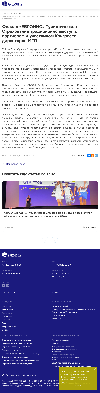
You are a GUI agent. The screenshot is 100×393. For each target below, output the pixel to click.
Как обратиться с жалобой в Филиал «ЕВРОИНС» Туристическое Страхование (73, 310)
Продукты (6, 306)
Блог (4, 323)
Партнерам (7, 313)
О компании (7, 316)
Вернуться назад (15, 163)
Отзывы (5, 330)
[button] (55, 240)
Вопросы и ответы (10, 326)
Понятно (78, 385)
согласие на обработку (71, 379)
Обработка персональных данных (66, 363)
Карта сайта (57, 319)
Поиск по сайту (58, 315)
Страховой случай (60, 306)
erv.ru (55, 292)
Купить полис (8, 309)
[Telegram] (96, 155)
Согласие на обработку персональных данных (72, 366)
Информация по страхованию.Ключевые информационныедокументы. (65, 349)
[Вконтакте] (3, 285)
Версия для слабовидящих (21, 375)
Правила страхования (61, 340)
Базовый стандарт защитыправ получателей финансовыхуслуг (65, 357)
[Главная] (12, 255)
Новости (6, 320)
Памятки (55, 343)
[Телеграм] (7, 285)
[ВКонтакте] (89, 155)
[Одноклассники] (92, 155)
